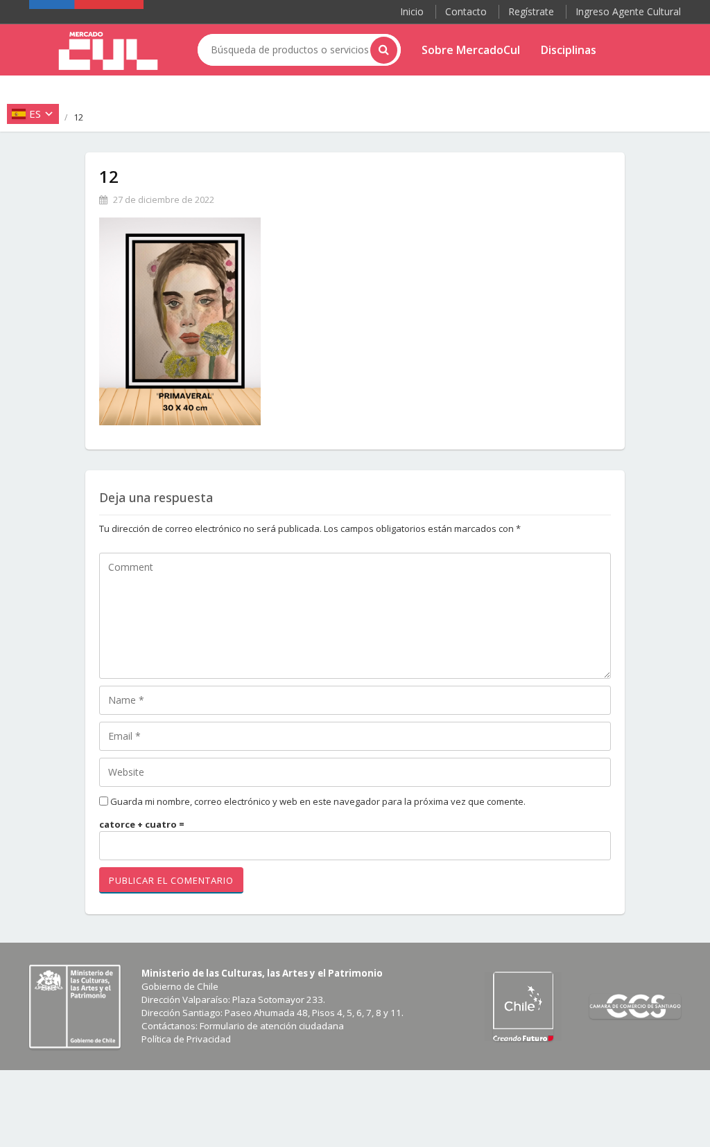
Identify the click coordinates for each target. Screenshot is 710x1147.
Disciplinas (568, 49)
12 (109, 176)
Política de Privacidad (186, 1039)
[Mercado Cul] (108, 51)
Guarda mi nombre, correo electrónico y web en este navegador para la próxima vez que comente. (318, 801)
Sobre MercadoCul (471, 49)
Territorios (451, 83)
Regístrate (531, 11)
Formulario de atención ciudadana (272, 1026)
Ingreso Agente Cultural (628, 11)
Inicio (412, 11)
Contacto (466, 11)
